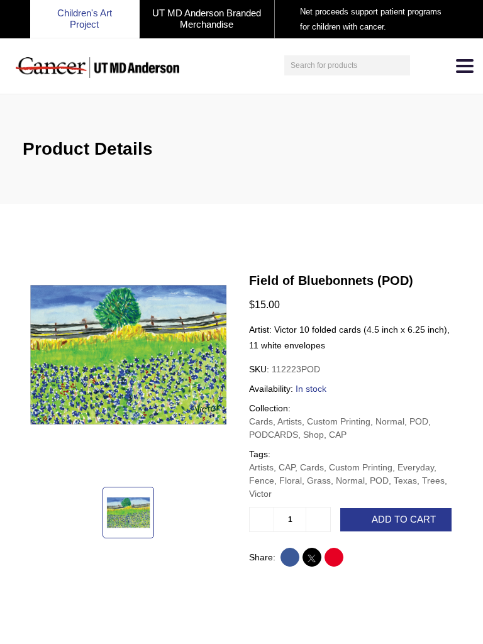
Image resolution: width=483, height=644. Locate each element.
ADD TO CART (404, 519)
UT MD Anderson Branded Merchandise (206, 19)
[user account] (421, 65)
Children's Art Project (84, 19)
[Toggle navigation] (465, 66)
